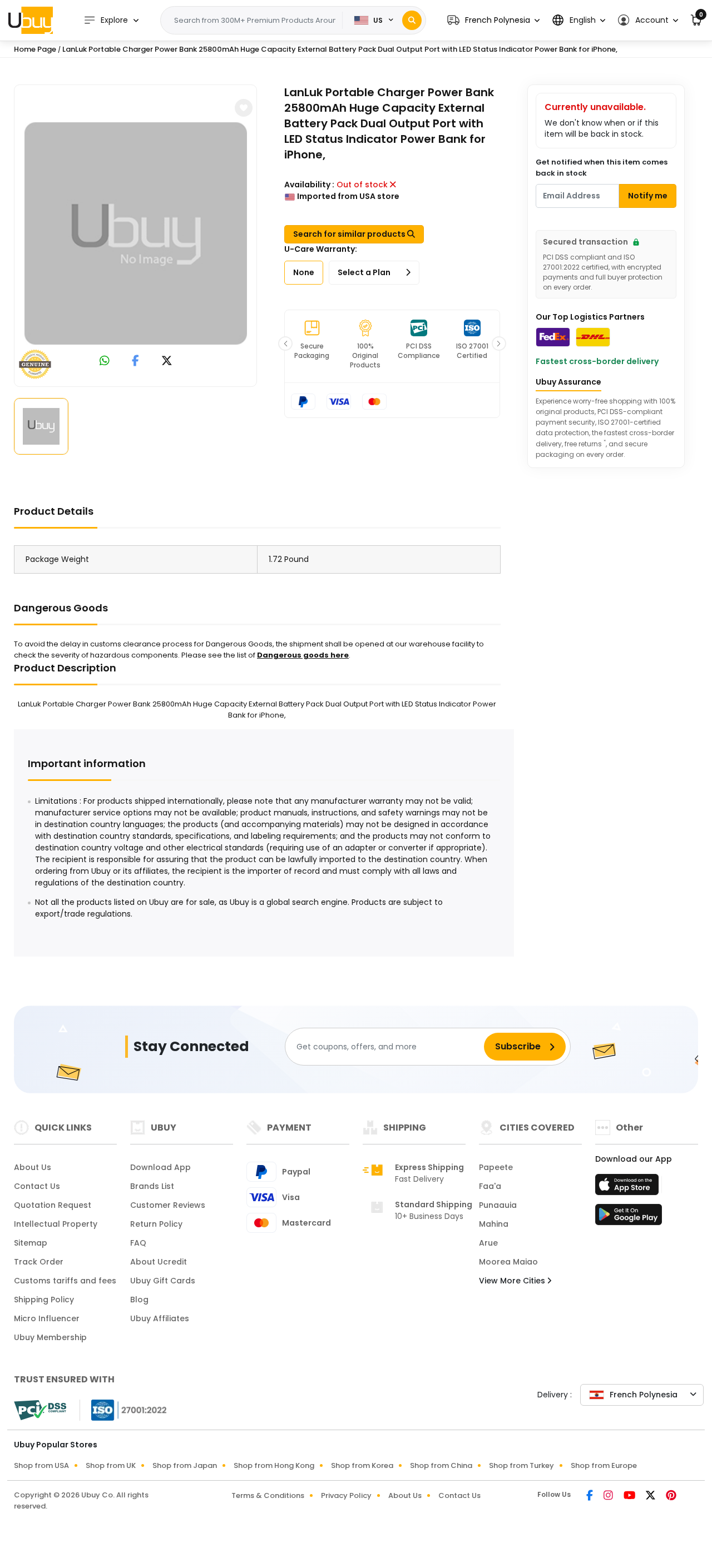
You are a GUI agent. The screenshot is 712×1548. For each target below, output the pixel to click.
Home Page (35, 49)
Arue (488, 1242)
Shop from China (441, 1465)
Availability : (309, 184)
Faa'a (490, 1186)
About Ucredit (158, 1261)
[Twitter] (651, 1496)
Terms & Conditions (267, 1495)
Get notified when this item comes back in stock (602, 167)
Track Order (38, 1261)
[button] (493, 20)
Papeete (496, 1167)
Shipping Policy (44, 1299)
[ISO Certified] (123, 1409)
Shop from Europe (604, 1465)
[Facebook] (590, 1496)
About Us (32, 1167)
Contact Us (37, 1186)
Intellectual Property (55, 1224)
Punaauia (498, 1205)
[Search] (412, 20)
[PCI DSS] (40, 1410)
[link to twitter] (167, 361)
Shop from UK (111, 1465)
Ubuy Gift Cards (162, 1280)
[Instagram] (609, 1496)
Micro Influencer (47, 1318)
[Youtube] (630, 1496)
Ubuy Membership (50, 1337)
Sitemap (30, 1242)
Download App (160, 1167)
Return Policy (156, 1224)
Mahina (493, 1224)
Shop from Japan (184, 1465)
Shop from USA (41, 1465)
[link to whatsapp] (105, 361)
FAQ (138, 1242)
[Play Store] (628, 1218)
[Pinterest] (671, 1496)
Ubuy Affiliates (159, 1318)
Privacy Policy (346, 1495)
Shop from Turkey (521, 1465)
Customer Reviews (167, 1205)
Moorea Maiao (508, 1261)
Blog (139, 1299)
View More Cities (513, 1280)
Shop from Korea (362, 1465)
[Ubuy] (30, 20)
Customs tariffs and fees (65, 1280)
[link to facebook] (135, 361)
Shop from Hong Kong (274, 1465)
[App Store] (628, 1188)
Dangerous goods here (303, 655)
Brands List (152, 1186)
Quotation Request (52, 1205)
